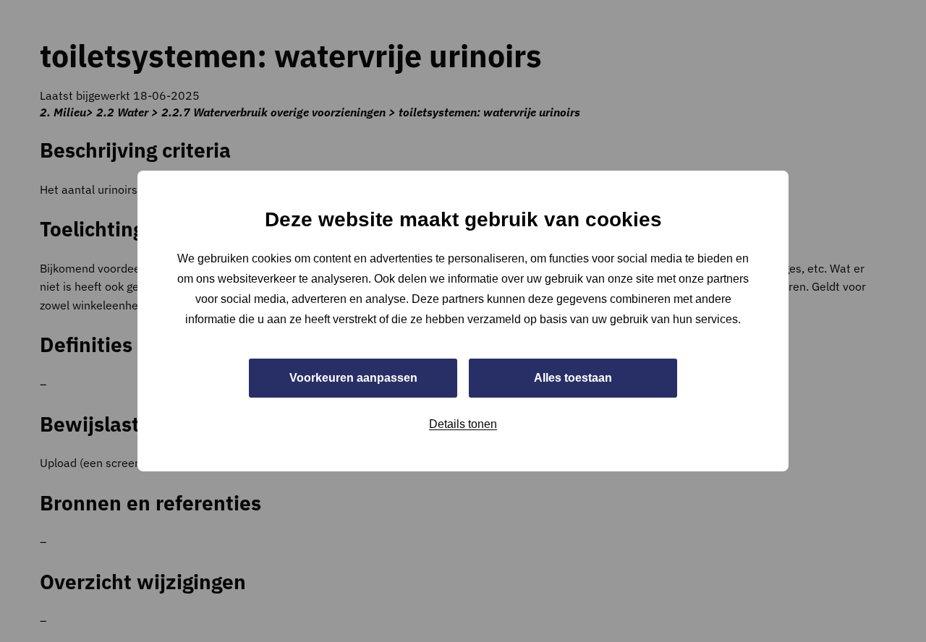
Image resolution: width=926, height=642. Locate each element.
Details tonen (463, 424)
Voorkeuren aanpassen (353, 378)
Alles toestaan (573, 378)
